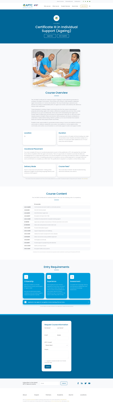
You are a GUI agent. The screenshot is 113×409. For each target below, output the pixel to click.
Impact (36, 395)
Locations (83, 395)
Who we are (47, 6)
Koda (68, 401)
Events (62, 1)
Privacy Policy (59, 401)
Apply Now (50, 36)
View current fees (85, 178)
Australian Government (31, 399)
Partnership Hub (69, 1)
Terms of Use (53, 401)
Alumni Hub (75, 6)
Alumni (71, 395)
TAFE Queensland (63, 399)
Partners (48, 395)
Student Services (65, 6)
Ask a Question (63, 36)
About (25, 395)
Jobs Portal (84, 6)
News (58, 1)
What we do (56, 6)
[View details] (83, 1)
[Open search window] (89, 6)
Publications (77, 1)
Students (60, 395)
